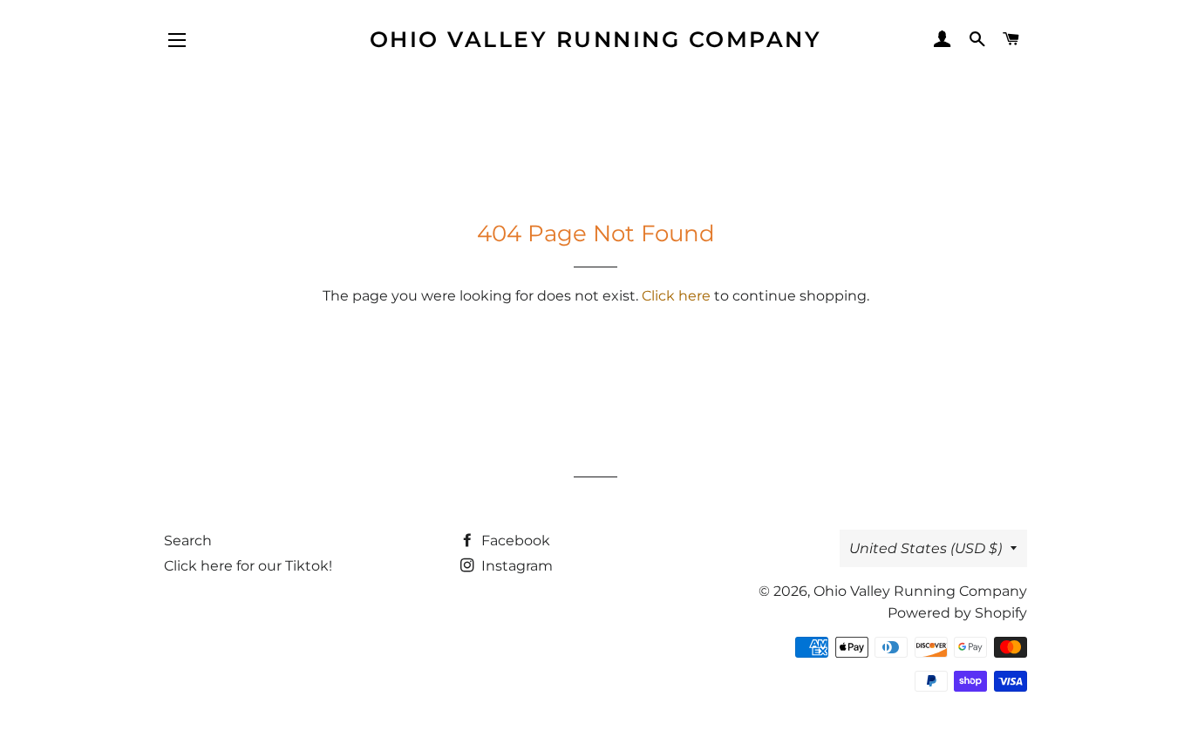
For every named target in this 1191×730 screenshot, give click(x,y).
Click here (676, 295)
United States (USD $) (925, 548)
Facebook (514, 540)
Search (188, 540)
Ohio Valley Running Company (596, 39)
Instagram (515, 566)
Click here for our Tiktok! (248, 566)
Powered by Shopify (957, 613)
